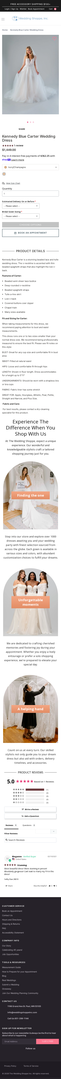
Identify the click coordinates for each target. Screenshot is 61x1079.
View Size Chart (13, 183)
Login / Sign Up (11, 9)
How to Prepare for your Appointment (19, 971)
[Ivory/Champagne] (4, 174)
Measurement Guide (11, 967)
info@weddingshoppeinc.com (22, 1012)
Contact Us (7, 915)
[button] (50, 886)
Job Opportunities (10, 954)
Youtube (32, 1053)
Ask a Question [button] (32, 816)
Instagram (26, 1052)
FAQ (4, 928)
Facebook (20, 1053)
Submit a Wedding (10, 984)
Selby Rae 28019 (11, 879)
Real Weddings (9, 980)
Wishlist (23, 9)
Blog (4, 976)
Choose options (30, 224)
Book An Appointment (32, 232)
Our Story (6, 945)
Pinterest (39, 1053)
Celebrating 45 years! (12, 950)
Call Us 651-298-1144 (18, 1018)
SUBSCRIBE (47, 1041)
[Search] (57, 19)
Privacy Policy (10, 1066)
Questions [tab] (27, 825)
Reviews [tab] (9, 825)
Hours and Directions (11, 919)
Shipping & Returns (11, 924)
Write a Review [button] (32, 809)
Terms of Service (31, 1066)
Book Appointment (36, 9)
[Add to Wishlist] (55, 39)
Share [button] (10, 886)
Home (5, 30)
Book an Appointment (12, 911)
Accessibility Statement (13, 932)
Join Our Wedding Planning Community (20, 993)
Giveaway (6, 989)
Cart (52, 9)
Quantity (7, 188)
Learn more (17, 159)
